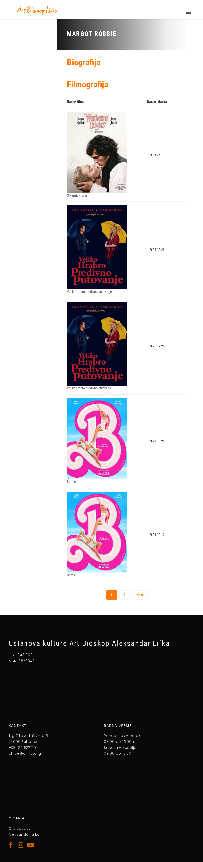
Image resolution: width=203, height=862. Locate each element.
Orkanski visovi (77, 195)
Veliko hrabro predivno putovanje (89, 292)
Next (139, 595)
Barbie (71, 482)
